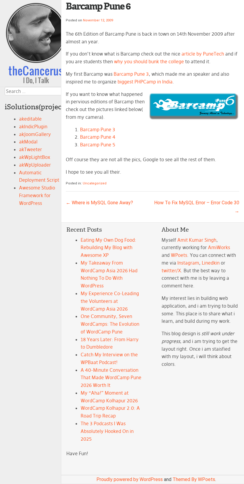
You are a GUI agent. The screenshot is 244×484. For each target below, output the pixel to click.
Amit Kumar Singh (196, 240)
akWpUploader (35, 165)
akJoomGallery (35, 134)
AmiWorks (219, 247)
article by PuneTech (203, 54)
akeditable (30, 119)
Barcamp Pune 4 (97, 137)
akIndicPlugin (33, 126)
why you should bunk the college (149, 61)
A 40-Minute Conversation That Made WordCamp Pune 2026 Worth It (111, 377)
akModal (28, 142)
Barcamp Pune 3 (131, 74)
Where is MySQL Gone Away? (99, 202)
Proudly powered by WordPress (129, 479)
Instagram (188, 263)
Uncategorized (95, 183)
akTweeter (30, 149)
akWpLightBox (34, 157)
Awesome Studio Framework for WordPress (37, 195)
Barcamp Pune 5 (97, 145)
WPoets (179, 255)
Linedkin (211, 263)
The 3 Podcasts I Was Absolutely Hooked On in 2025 (107, 431)
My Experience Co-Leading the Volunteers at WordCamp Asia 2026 (110, 301)
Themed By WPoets (194, 479)
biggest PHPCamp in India (145, 82)
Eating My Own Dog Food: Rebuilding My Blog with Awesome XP (108, 247)
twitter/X (171, 270)
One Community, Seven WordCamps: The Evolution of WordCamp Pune (110, 324)
